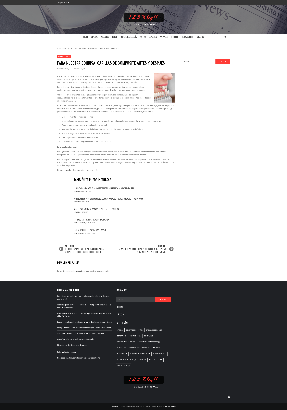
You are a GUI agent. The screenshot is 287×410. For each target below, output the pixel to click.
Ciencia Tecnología (129, 36)
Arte (120, 330)
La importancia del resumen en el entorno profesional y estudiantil (84, 328)
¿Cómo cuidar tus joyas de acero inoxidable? (91, 219)
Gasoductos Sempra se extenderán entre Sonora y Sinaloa (96, 209)
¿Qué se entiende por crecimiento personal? (91, 230)
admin (78, 191)
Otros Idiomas (159, 354)
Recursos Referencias (126, 360)
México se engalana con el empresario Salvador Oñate (78, 358)
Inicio (85, 36)
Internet (174, 36)
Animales (164, 36)
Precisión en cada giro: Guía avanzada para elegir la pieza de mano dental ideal (104, 188)
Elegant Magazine (157, 406)
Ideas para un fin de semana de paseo (72, 345)
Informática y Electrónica (149, 342)
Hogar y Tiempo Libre (126, 342)
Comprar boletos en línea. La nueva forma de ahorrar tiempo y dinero (84, 322)
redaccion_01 (65, 69)
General (94, 36)
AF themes (172, 406)
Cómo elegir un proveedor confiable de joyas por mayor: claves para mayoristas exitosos (108, 198)
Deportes (153, 36)
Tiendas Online (187, 36)
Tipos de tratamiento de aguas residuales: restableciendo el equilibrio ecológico (84, 248)
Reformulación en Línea (66, 352)
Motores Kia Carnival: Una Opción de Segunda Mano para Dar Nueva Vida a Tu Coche (84, 315)
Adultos (200, 36)
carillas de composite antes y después (82, 170)
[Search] (225, 37)
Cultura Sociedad (154, 330)
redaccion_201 (80, 223)
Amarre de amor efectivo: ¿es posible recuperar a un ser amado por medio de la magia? (143, 248)
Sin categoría (155, 360)
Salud (114, 36)
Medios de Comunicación (139, 348)
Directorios (135, 336)
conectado (80, 271)
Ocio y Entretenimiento (140, 354)
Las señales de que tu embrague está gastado (75, 339)
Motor (143, 36)
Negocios (105, 36)
